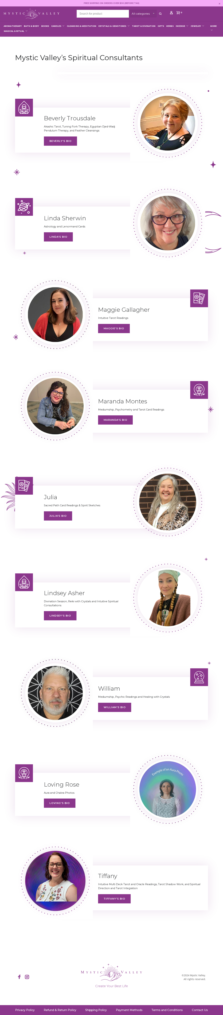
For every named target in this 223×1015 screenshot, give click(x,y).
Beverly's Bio (60, 141)
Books (45, 26)
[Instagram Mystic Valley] (27, 977)
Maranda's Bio (115, 419)
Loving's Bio (59, 803)
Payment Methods (129, 1010)
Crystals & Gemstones (112, 26)
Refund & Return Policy (60, 1010)
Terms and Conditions (167, 1010)
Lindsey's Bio (60, 615)
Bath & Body (31, 26)
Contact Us (200, 1010)
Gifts (161, 26)
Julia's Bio (58, 515)
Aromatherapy (13, 26)
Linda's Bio (58, 236)
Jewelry (196, 26)
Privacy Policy (25, 1010)
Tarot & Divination (144, 26)
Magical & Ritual (14, 31)
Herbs (170, 26)
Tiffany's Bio (114, 898)
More (213, 26)
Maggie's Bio (114, 328)
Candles (56, 26)
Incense (180, 26)
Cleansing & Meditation (81, 26)
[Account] (172, 13)
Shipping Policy (96, 1010)
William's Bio (115, 707)
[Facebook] (19, 977)
